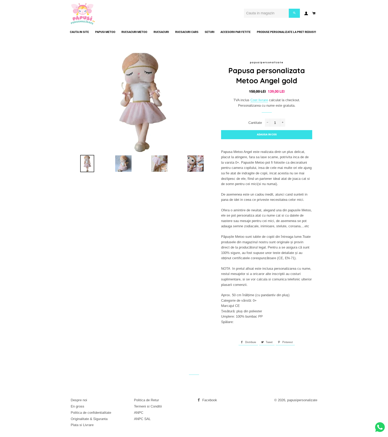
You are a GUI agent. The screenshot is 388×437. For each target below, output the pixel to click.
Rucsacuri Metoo (134, 32)
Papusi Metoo (105, 32)
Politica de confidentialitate (91, 413)
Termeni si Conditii (148, 406)
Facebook (209, 400)
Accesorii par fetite (235, 32)
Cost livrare (259, 100)
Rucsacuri (161, 32)
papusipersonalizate (302, 400)
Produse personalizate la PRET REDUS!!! (286, 32)
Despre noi (79, 400)
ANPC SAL (142, 419)
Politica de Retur (146, 400)
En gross (77, 406)
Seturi (209, 32)
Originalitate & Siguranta (89, 419)
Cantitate (255, 123)
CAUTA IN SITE (79, 32)
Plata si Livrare (82, 425)
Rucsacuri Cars (186, 32)
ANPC (138, 413)
